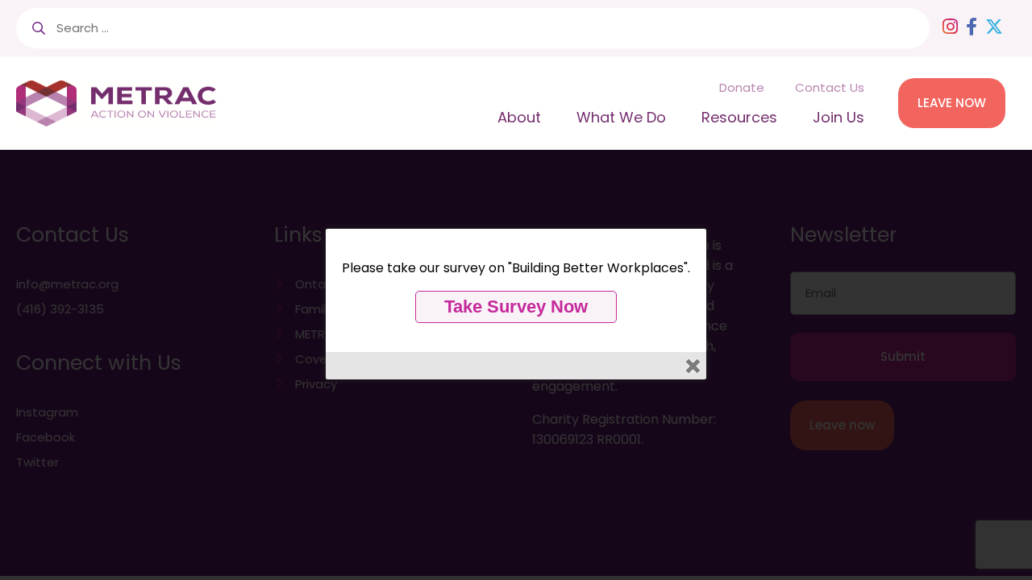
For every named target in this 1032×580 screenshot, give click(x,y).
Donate (741, 87)
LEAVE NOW (952, 102)
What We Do (621, 117)
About (519, 117)
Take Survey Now (516, 306)
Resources (739, 117)
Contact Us (829, 87)
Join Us (838, 117)
